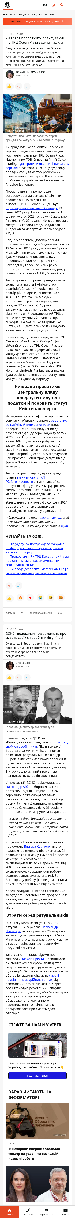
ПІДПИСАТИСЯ (37, 1076)
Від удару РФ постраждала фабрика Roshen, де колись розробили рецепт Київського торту (35, 548)
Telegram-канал (49, 517)
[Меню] (70, 5)
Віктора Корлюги (37, 846)
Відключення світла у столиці (45, 21)
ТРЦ (22, 613)
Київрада (10, 613)
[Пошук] (62, 5)
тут (64, 526)
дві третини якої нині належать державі (37, 166)
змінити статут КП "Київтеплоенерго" (25, 479)
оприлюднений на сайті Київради (32, 208)
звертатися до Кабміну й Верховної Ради (37, 422)
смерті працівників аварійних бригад (32, 977)
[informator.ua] (8, 5)
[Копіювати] (27, 86)
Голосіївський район (41, 613)
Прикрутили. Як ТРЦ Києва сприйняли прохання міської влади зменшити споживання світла (37, 560)
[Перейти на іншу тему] (53, 5)
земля (61, 613)
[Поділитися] (18, 86)
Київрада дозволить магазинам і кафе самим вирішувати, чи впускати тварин (37, 571)
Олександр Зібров (19, 787)
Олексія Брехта (32, 959)
